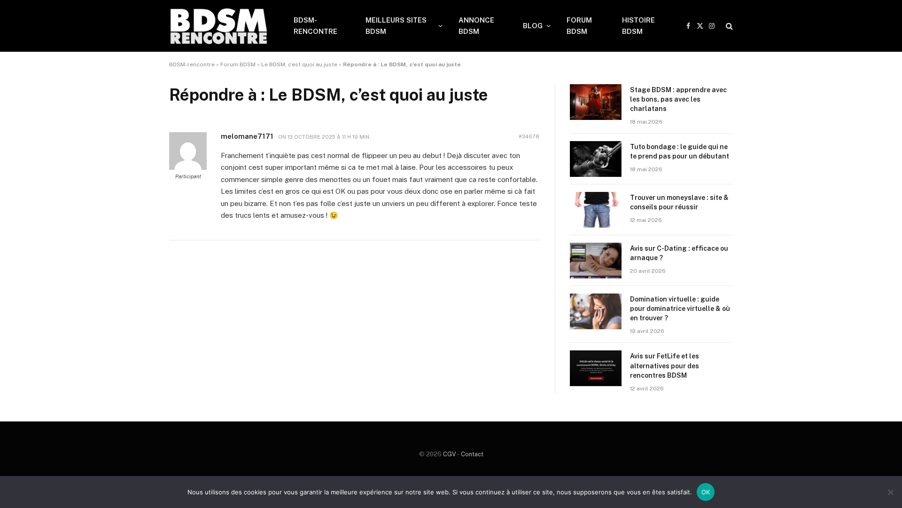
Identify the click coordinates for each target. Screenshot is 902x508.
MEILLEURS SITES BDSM (396, 25)
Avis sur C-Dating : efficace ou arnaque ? (679, 253)
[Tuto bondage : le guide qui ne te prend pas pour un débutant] (596, 159)
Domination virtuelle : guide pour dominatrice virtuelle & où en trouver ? (680, 308)
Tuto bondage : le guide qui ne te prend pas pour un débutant (679, 151)
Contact (472, 454)
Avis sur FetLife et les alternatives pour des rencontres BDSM (664, 365)
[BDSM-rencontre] (219, 26)
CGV (449, 454)
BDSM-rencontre (192, 64)
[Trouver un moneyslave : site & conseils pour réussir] (596, 210)
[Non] (890, 492)
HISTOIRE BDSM (638, 25)
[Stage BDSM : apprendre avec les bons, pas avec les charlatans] (596, 102)
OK (705, 492)
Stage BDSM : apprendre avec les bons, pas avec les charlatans (678, 99)
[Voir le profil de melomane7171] (188, 168)
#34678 (529, 136)
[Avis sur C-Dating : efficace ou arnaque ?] (596, 260)
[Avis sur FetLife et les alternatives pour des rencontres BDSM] (596, 368)
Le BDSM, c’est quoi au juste (299, 64)
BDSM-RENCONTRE (315, 25)
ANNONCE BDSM (476, 25)
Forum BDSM (238, 64)
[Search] (728, 26)
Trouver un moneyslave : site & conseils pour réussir (679, 202)
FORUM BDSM (579, 25)
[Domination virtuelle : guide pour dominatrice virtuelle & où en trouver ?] (596, 311)
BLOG (533, 26)
